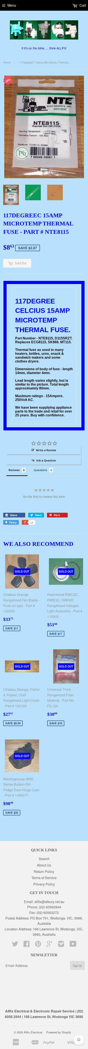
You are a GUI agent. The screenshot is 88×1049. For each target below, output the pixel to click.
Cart (82, 5)
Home (6, 62)
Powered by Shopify (58, 1032)
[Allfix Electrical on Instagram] (61, 945)
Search (44, 858)
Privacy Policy (44, 884)
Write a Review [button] (46, 450)
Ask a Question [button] (46, 460)
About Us (44, 865)
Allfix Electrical (33, 1032)
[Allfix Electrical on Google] (49, 945)
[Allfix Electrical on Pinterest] (38, 945)
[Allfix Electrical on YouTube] (73, 945)
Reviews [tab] (14, 470)
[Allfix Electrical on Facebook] (26, 945)
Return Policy (44, 871)
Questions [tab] (40, 470)
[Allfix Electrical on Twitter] (15, 945)
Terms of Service (44, 877)
